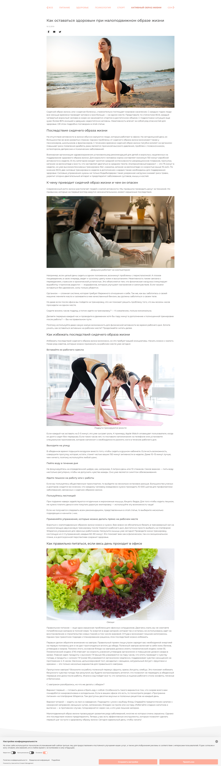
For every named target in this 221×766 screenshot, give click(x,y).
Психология (103, 7)
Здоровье (82, 7)
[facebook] (49, 32)
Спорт (121, 7)
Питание (64, 7)
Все (50, 7)
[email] (55, 32)
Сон (170, 7)
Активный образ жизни (146, 7)
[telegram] (61, 32)
